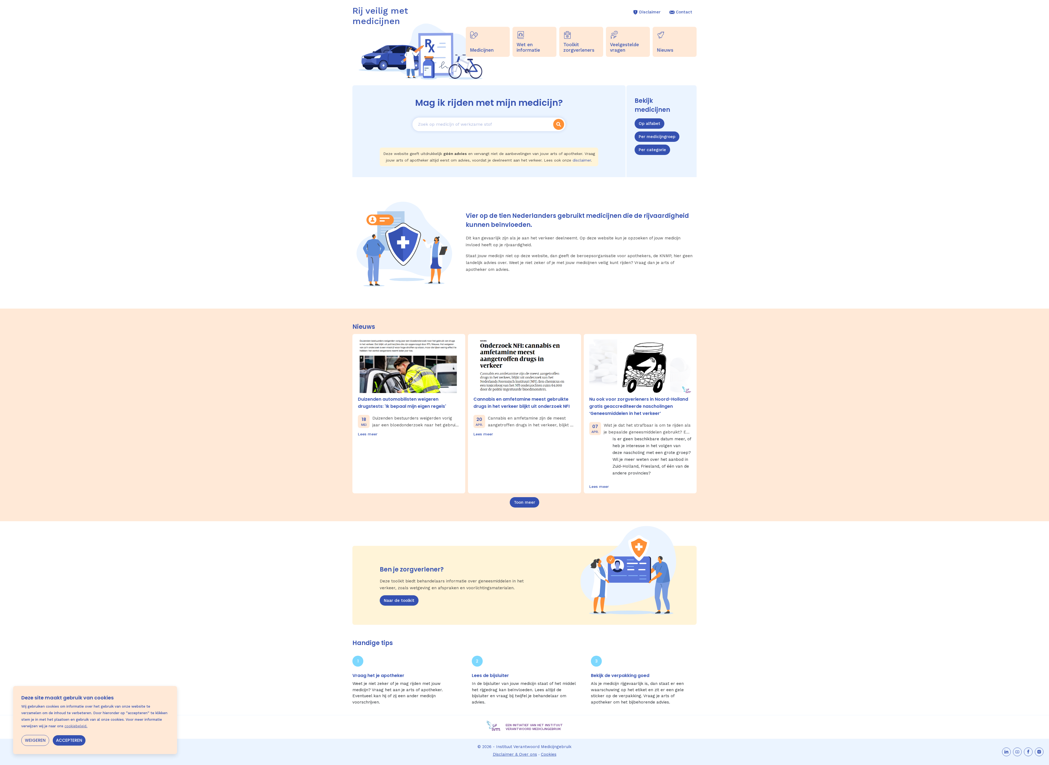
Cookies (548, 754)
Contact (684, 12)
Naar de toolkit (399, 600)
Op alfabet (649, 123)
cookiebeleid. (75, 726)
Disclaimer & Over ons (515, 754)
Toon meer (524, 502)
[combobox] (482, 124)
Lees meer (368, 434)
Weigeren (35, 740)
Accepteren (69, 740)
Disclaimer (650, 12)
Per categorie (652, 149)
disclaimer (582, 160)
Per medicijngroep (657, 136)
